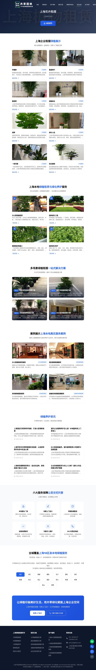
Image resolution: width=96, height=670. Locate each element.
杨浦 (20, 579)
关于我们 (87, 4)
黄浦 (39, 574)
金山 (43, 585)
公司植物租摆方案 (36, 637)
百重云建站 (80, 664)
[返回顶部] (92, 657)
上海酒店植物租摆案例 (55, 643)
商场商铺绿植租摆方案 (37, 644)
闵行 (75, 574)
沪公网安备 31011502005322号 (61, 664)
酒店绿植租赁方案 (36, 641)
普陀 (66, 574)
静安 (48, 574)
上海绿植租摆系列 (19, 633)
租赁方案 (60, 4)
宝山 (39, 579)
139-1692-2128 (57, 613)
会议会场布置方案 (36, 651)
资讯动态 (79, 4)
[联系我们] (92, 652)
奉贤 (75, 579)
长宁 (57, 574)
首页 (38, 4)
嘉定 (48, 579)
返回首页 (49, 23)
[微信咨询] (92, 641)
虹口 (29, 579)
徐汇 (29, 574)
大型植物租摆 (17, 637)
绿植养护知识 (70, 4)
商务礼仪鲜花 (17, 651)
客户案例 (52, 4)
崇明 (52, 585)
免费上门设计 (37, 613)
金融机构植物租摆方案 (37, 648)
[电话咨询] (92, 646)
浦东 (20, 574)
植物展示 (44, 4)
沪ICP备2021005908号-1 (45, 664)
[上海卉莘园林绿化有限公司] (24, 4)
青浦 (66, 579)
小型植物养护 (17, 644)
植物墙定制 (16, 648)
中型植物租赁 (17, 641)
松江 (57, 579)
